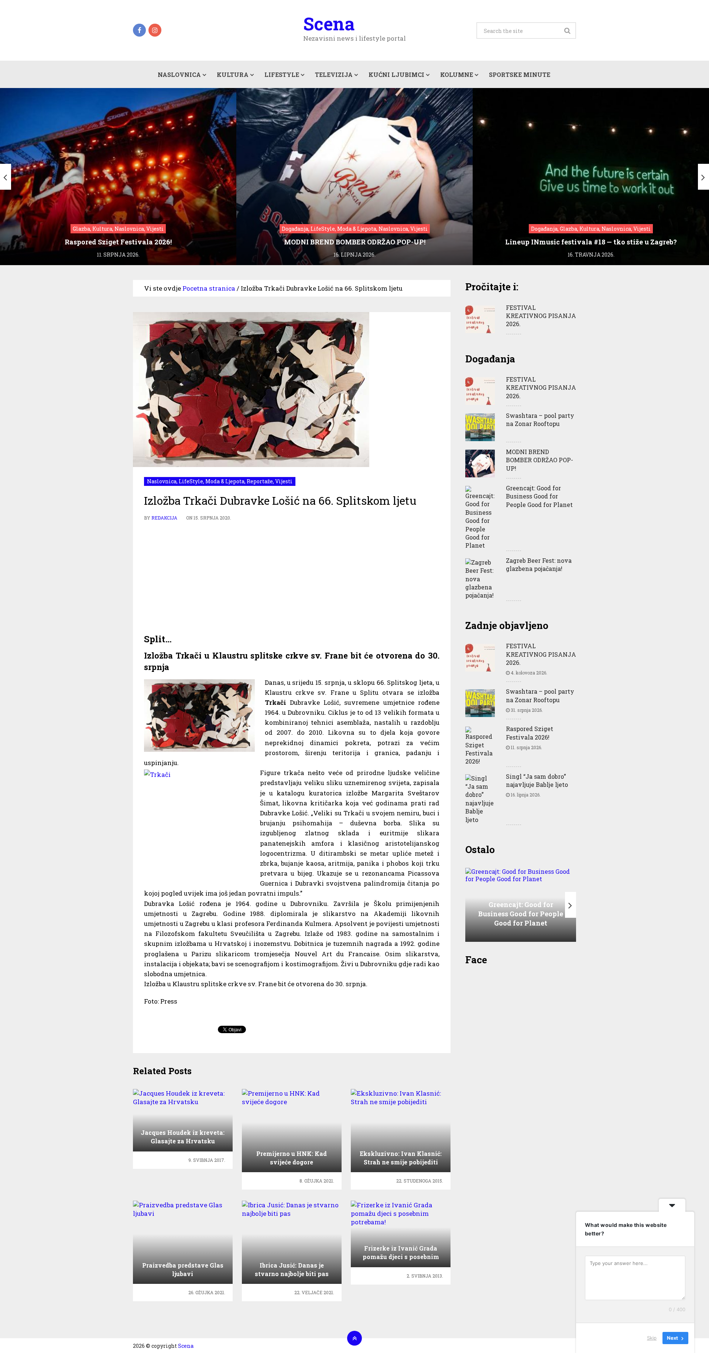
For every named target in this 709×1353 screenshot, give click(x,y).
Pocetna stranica (208, 288)
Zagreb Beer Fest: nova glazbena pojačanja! (539, 564)
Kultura (233, 74)
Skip (652, 1338)
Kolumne (456, 74)
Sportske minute (519, 74)
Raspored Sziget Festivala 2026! (529, 733)
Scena (328, 24)
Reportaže (260, 481)
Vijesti (283, 481)
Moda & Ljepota (224, 481)
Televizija (334, 74)
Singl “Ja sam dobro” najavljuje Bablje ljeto (537, 780)
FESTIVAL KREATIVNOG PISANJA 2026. (541, 316)
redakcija (164, 518)
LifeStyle (281, 74)
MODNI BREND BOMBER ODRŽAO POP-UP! (539, 460)
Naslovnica (179, 74)
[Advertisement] (291, 577)
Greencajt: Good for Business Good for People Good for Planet (539, 496)
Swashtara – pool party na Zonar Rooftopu (540, 419)
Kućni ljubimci (396, 74)
